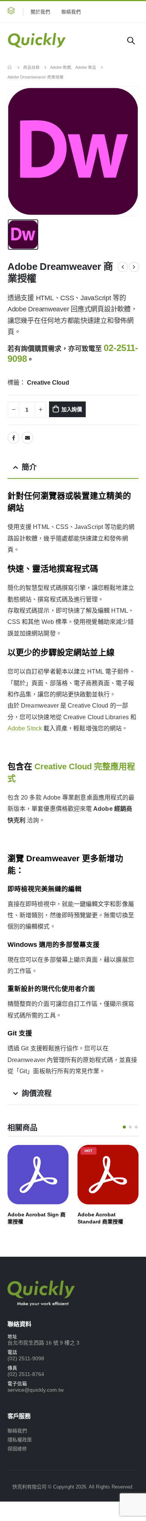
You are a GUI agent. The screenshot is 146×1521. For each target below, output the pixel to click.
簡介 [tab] (29, 467)
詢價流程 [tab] (37, 1093)
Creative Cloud (48, 382)
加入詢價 (71, 409)
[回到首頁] (10, 67)
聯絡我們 (71, 12)
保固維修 (17, 1448)
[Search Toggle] (131, 40)
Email (27, 438)
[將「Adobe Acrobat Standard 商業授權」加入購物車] (126, 1156)
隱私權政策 (19, 1440)
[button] (11, 12)
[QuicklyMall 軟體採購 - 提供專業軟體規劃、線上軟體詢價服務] (36, 40)
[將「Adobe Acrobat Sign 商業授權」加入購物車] (56, 1156)
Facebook (13, 438)
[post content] (38, 1174)
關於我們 (40, 12)
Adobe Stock (24, 728)
